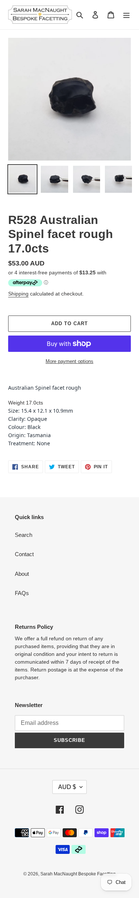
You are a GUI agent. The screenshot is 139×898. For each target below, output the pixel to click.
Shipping (18, 294)
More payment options (69, 361)
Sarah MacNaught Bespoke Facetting (78, 873)
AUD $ (67, 787)
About (22, 574)
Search (23, 535)
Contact (24, 554)
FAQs (22, 593)
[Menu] (126, 15)
